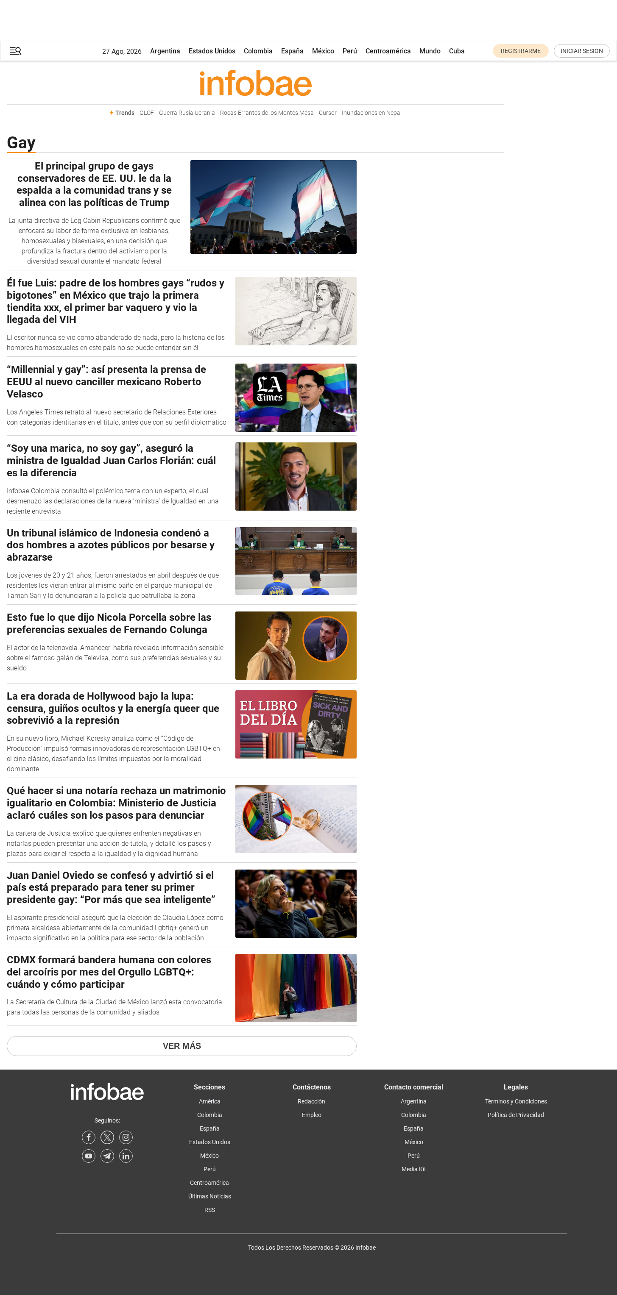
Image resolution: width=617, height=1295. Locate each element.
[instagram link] (126, 1137)
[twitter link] (107, 1137)
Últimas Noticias (209, 1196)
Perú (350, 51)
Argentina (165, 51)
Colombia (258, 51)
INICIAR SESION (582, 50)
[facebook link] (88, 1137)
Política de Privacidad (516, 1115)
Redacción (311, 1101)
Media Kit (414, 1169)
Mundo (430, 51)
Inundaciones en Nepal (372, 113)
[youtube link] (88, 1156)
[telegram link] (107, 1156)
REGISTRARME (521, 50)
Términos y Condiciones (516, 1101)
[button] (15, 51)
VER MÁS (182, 1045)
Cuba (457, 51)
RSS (209, 1209)
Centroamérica (388, 51)
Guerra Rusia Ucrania (187, 113)
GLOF (147, 113)
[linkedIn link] (126, 1156)
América (210, 1101)
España (292, 51)
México (323, 51)
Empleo (311, 1115)
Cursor (328, 113)
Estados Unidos (212, 51)
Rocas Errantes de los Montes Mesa (267, 113)
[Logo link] (255, 82)
